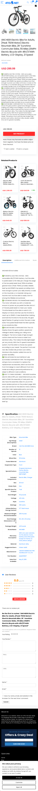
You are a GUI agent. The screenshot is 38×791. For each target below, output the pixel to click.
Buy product (19, 134)
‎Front (20, 465)
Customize (19, 782)
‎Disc (20, 486)
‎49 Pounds (22, 526)
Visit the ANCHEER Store (26, 446)
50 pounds (22, 495)
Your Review (6, 639)
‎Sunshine (22, 502)
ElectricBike (4, 63)
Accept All (19, 778)
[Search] (28, 2)
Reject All (19, 787)
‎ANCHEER (22, 529)
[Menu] (2, 2)
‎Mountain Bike (23, 437)
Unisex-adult (23, 547)
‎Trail (20, 489)
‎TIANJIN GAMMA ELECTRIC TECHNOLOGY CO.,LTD (27, 552)
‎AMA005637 (23, 556)
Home (3, 758)
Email (4, 689)
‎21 (19, 449)
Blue (20, 455)
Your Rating (6, 634)
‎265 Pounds (23, 514)
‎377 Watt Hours (24, 508)
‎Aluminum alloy (24, 544)
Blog (2, 760)
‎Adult (20, 441)
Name (4, 682)
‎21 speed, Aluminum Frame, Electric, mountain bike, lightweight (25, 471)
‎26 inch (21, 483)
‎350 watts (22, 505)
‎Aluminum (22, 461)
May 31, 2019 (22, 559)
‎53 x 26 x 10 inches (24, 519)
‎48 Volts (21, 498)
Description (7, 260)
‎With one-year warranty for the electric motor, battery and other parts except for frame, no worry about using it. (26, 536)
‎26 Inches (22, 458)
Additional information (22, 260)
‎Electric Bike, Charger (25, 477)
